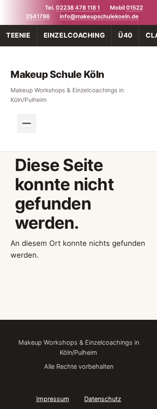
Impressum (52, 398)
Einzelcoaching (75, 35)
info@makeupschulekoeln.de (99, 16)
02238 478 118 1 (78, 7)
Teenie (18, 35)
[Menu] (26, 123)
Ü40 (125, 35)
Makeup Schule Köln (57, 74)
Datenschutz (102, 398)
